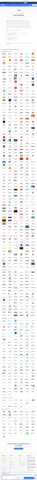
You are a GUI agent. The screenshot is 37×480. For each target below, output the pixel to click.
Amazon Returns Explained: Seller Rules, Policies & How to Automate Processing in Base (31, 460)
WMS (2, 464)
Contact (20, 457)
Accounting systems (11, 318)
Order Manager (3, 458)
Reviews (20, 461)
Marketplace (10, 51)
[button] (25, 5)
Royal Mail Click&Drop (12, 468)
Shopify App (10, 465)
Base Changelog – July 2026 (31, 457)
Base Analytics (3, 472)
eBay (10, 458)
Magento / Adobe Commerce (12, 464)
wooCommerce (11, 462)
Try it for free (18, 448)
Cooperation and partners (22, 464)
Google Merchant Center (12, 461)
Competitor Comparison (22, 465)
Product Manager (4, 461)
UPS (9, 469)
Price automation (4, 462)
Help (19, 458)
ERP (2, 465)
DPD (9, 472)
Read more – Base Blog (30, 470)
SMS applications (10, 397)
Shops (9, 269)
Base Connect (3, 469)
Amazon (10, 457)
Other (9, 409)
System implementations (22, 462)
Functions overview (4, 457)
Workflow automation (4, 468)
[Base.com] (3, 5)
